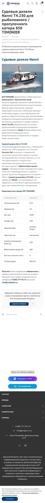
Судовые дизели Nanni (20, 59)
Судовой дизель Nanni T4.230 (14, 144)
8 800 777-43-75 (23, 426)
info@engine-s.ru (24, 431)
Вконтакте (19, 445)
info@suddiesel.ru (10, 282)
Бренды (5, 400)
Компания (6, 406)
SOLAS (14, 180)
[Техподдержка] (22, 386)
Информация (8, 412)
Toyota (20, 130)
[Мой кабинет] (37, 4)
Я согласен (10, 499)
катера (19, 191)
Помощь (5, 418)
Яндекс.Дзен (25, 445)
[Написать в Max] (22, 378)
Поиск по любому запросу (22, 372)
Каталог (5, 394)
